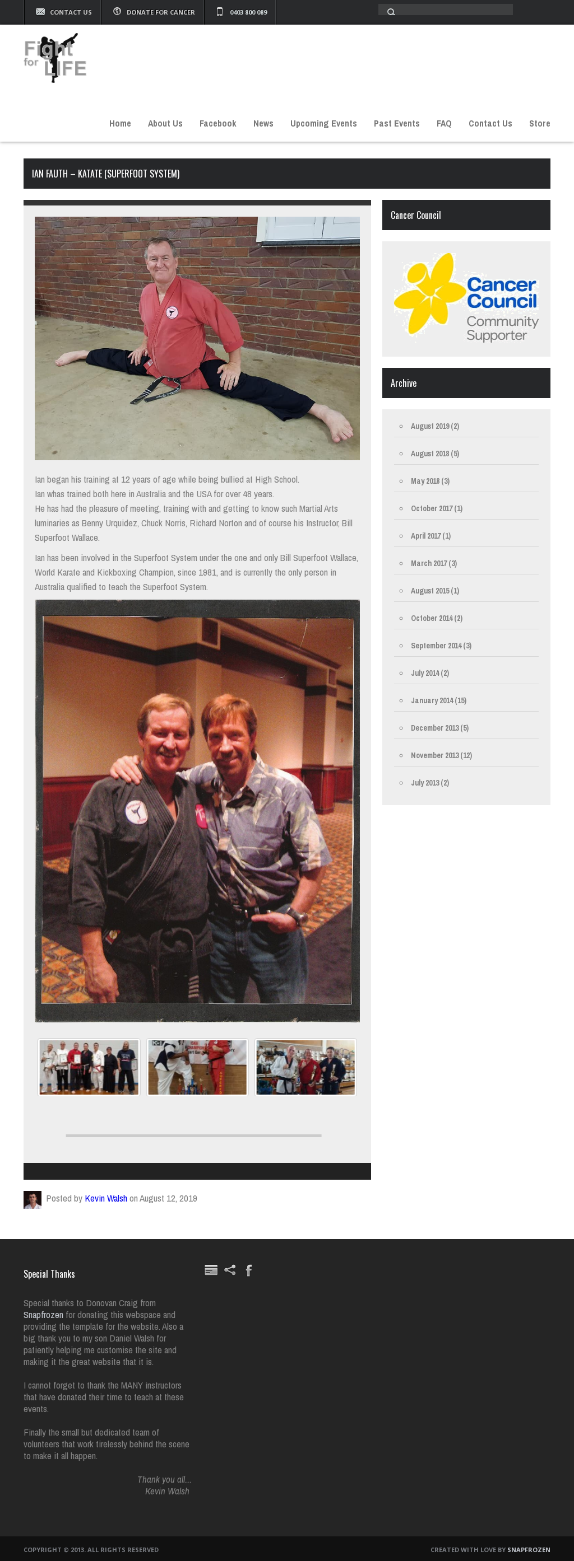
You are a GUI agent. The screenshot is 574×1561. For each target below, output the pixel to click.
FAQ (444, 123)
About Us (165, 123)
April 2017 (426, 536)
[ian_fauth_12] (197, 1067)
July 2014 (425, 673)
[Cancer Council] (466, 339)
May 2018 (425, 481)
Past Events (397, 123)
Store (539, 123)
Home (120, 123)
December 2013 (435, 728)
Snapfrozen (45, 1314)
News (263, 123)
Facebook (218, 123)
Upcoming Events (323, 123)
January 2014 (432, 700)
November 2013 (435, 755)
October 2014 (431, 618)
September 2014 (436, 646)
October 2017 (431, 508)
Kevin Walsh (106, 1197)
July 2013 (425, 783)
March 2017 (429, 563)
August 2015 (430, 591)
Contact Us (71, 12)
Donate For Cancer (161, 12)
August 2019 (430, 426)
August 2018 (430, 453)
